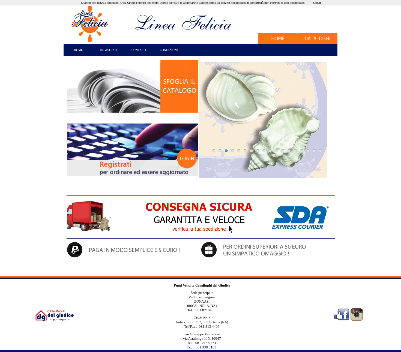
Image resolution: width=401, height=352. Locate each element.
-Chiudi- (317, 2)
